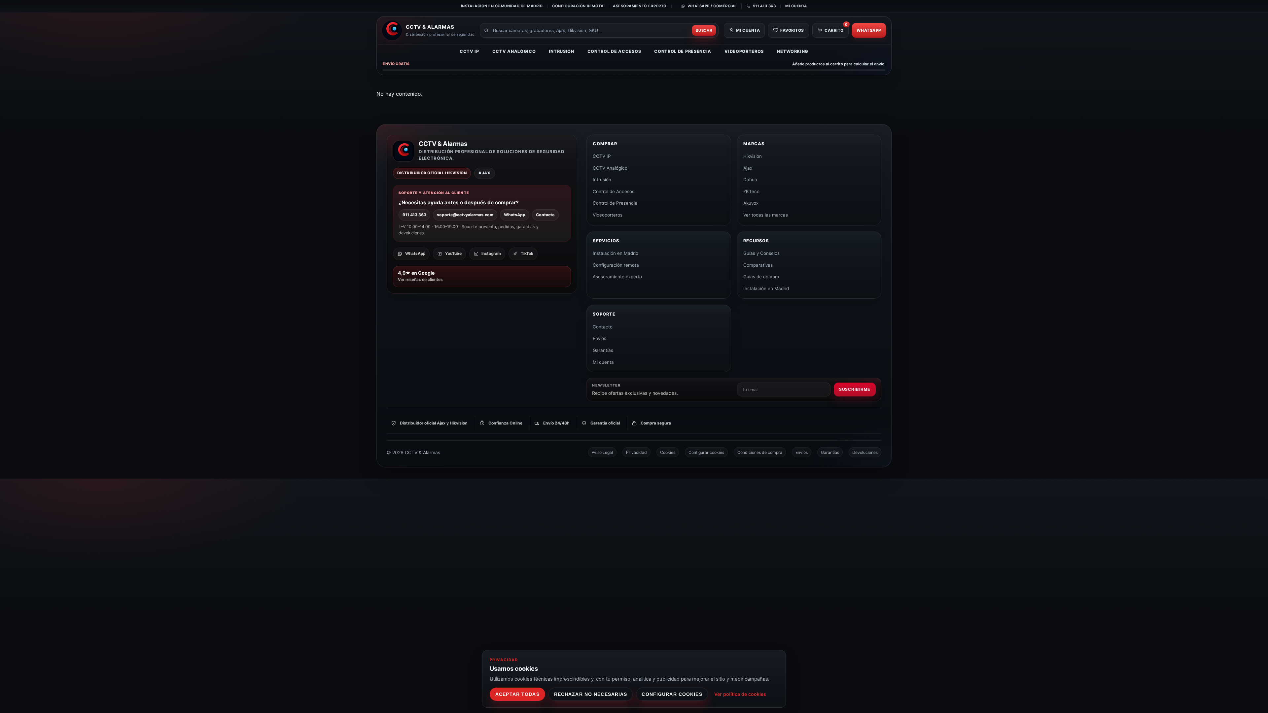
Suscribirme (854, 389)
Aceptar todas (517, 694)
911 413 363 (414, 214)
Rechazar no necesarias (590, 694)
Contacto (545, 214)
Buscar (704, 30)
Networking (792, 51)
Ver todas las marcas (765, 215)
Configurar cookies (706, 452)
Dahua (750, 179)
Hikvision (752, 156)
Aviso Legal (602, 452)
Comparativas (758, 265)
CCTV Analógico (514, 51)
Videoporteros (744, 51)
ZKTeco (751, 191)
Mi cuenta (796, 6)
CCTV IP (469, 51)
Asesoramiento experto (640, 6)
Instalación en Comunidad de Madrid (502, 6)
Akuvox (750, 203)
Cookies (667, 452)
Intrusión (561, 51)
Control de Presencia (682, 51)
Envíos (599, 338)
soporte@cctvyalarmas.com (465, 214)
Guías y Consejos (761, 253)
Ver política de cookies (740, 694)
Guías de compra (761, 276)
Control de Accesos (614, 51)
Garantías (603, 350)
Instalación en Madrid (615, 253)
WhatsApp (869, 30)
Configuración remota (577, 6)
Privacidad (636, 452)
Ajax (747, 168)
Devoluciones (865, 452)
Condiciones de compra (759, 452)
